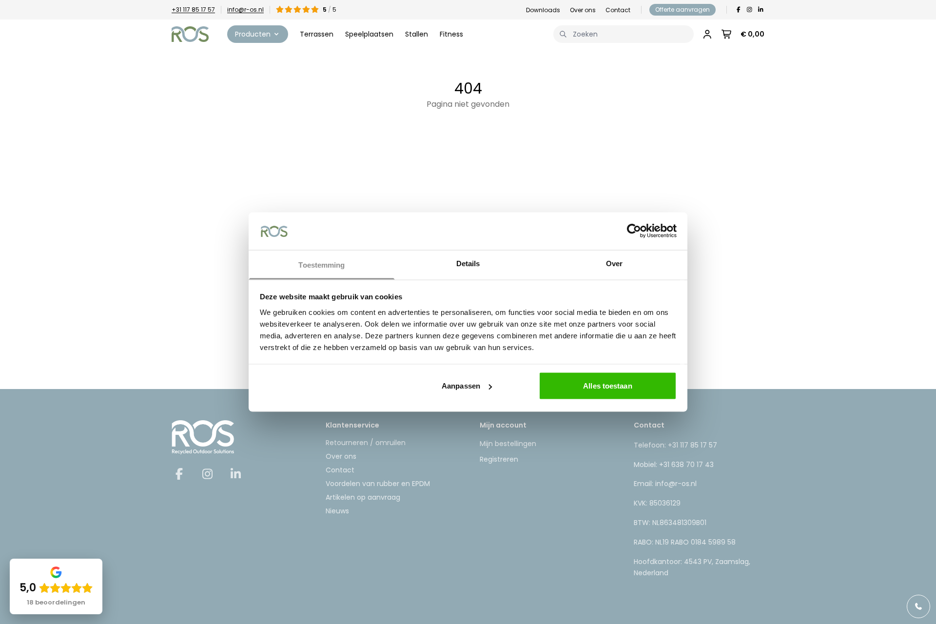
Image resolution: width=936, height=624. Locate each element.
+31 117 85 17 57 (193, 9)
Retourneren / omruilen (366, 443)
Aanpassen (461, 386)
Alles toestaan (607, 386)
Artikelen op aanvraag (363, 497)
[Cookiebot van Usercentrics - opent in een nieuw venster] (634, 231)
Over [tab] (614, 263)
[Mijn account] (707, 34)
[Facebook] (738, 10)
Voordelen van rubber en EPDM (378, 483)
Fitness (451, 34)
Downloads (543, 10)
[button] (257, 34)
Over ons (583, 10)
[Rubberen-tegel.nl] (190, 34)
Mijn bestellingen (508, 443)
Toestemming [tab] (321, 264)
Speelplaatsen (369, 34)
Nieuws (337, 511)
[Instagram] (749, 10)
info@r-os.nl (245, 9)
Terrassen (316, 34)
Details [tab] (468, 263)
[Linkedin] (760, 10)
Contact (617, 10)
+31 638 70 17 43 (686, 464)
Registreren (499, 459)
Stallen (416, 34)
